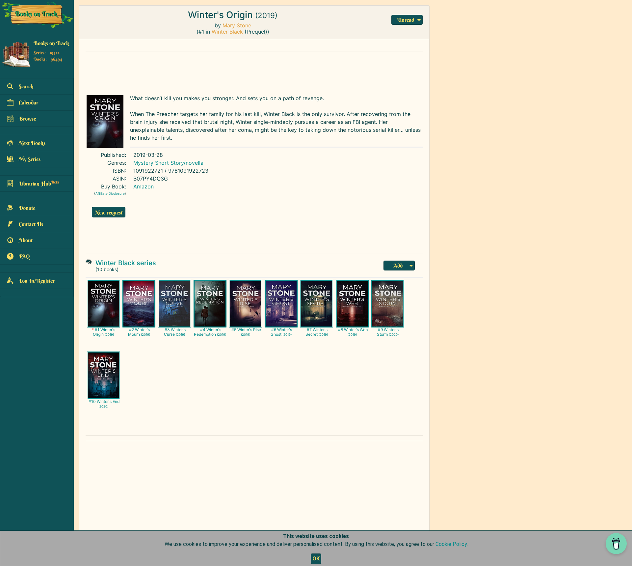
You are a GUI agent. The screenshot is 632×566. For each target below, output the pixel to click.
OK (316, 558)
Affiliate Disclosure (110, 193)
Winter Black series (125, 263)
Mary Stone (237, 25)
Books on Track (51, 43)
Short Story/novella (179, 162)
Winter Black (227, 31)
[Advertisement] (242, 71)
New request (108, 212)
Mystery (143, 162)
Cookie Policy (451, 544)
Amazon (143, 186)
